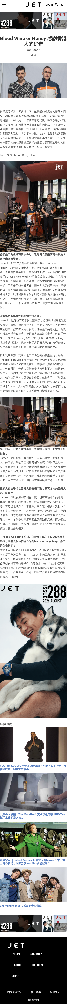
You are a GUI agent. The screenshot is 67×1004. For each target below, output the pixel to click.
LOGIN (49, 4)
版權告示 (55, 992)
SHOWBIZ (36, 954)
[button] (56, 5)
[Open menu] (4, 4)
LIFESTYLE (38, 965)
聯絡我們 (33, 1000)
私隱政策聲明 (14, 992)
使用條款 (36, 992)
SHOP (15, 976)
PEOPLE (17, 954)
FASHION (17, 965)
